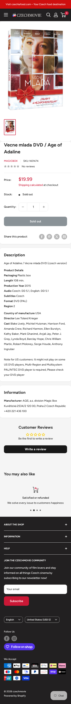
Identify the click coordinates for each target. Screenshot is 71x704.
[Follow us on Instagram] (14, 638)
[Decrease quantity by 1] (23, 207)
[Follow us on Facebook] (6, 638)
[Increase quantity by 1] (44, 207)
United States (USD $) (39, 619)
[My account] (56, 15)
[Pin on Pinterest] (49, 236)
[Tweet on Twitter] (57, 236)
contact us (50, 503)
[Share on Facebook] (42, 236)
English (10, 619)
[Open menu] (6, 14)
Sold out (35, 221)
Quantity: (10, 206)
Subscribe (16, 601)
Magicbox (11, 160)
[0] (63, 15)
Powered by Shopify (15, 695)
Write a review (35, 449)
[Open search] (48, 15)
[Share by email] (64, 236)
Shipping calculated (31, 185)
